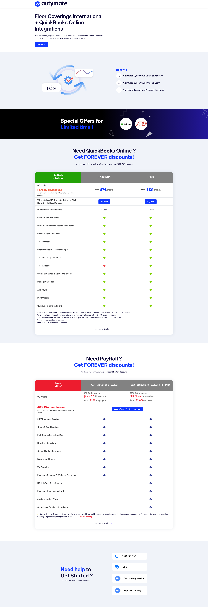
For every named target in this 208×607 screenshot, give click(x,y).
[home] (51, 4)
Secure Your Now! (127, 409)
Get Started (41, 44)
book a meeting (86, 516)
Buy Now (104, 201)
